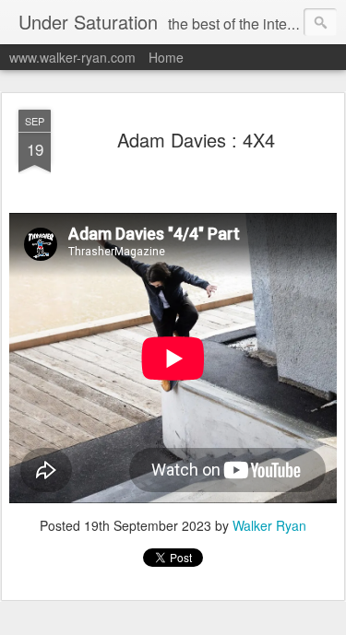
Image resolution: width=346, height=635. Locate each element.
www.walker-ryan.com (72, 57)
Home (166, 57)
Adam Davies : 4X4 (196, 139)
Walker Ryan (269, 525)
